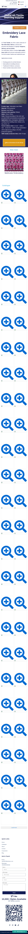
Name (3, 867)
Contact (3, 848)
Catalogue (4, 844)
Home (3, 842)
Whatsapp (4, 872)
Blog (3, 853)
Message (4, 882)
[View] (7, 202)
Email (3, 877)
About (3, 846)
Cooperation (5, 850)
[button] (25, 6)
